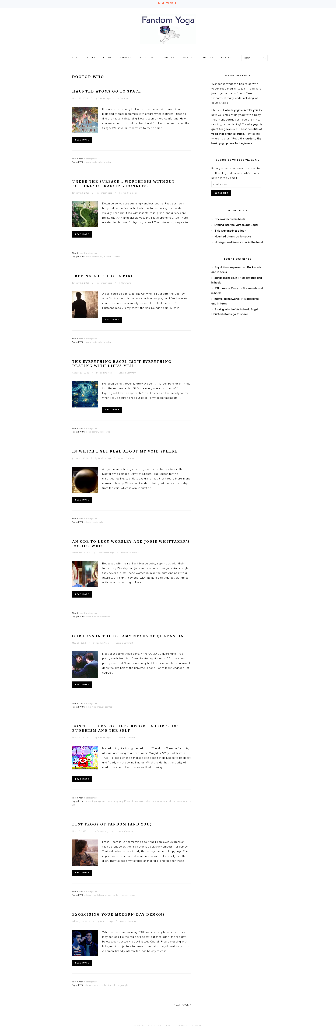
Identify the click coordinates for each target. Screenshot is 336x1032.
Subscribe (221, 193)
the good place (123, 985)
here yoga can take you (242, 110)
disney (95, 432)
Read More (82, 140)
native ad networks (227, 298)
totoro (132, 895)
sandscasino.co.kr (226, 277)
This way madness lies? (230, 230)
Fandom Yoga (168, 29)
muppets (124, 895)
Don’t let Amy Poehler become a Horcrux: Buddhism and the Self (125, 728)
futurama (101, 895)
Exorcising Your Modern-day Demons (118, 915)
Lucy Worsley (103, 616)
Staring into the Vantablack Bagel (236, 225)
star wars (177, 801)
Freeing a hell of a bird (103, 276)
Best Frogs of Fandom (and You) (112, 824)
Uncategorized (91, 158)
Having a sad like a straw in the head (239, 242)
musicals (108, 162)
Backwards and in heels (230, 219)
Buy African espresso (228, 267)
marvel (100, 707)
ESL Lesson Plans (226, 288)
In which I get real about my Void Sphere (125, 451)
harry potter (156, 801)
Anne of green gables (96, 801)
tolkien (117, 256)
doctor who (97, 162)
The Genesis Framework (187, 1026)
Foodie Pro (163, 1026)
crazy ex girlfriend (122, 801)
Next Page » (182, 1004)
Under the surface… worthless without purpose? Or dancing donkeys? (123, 184)
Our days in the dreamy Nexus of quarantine (129, 636)
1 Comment (123, 98)
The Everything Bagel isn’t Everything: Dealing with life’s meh (122, 364)
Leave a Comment (128, 193)
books (88, 162)
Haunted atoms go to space (106, 91)
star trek (109, 707)
